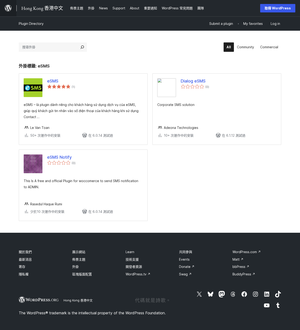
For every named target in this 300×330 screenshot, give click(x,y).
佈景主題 (78, 259)
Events (184, 259)
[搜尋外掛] (82, 47)
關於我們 (25, 252)
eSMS (52, 81)
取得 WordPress (278, 8)
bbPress (240, 267)
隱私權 (24, 274)
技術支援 (132, 259)
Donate (187, 267)
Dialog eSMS (193, 81)
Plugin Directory (31, 24)
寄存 (22, 267)
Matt (238, 259)
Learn (130, 252)
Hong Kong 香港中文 (78, 300)
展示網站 (78, 252)
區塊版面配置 (82, 274)
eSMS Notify (59, 157)
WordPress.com (246, 252)
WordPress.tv (138, 274)
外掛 (75, 267)
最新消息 (25, 259)
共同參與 (185, 252)
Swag (185, 274)
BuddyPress (243, 274)
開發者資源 (134, 267)
